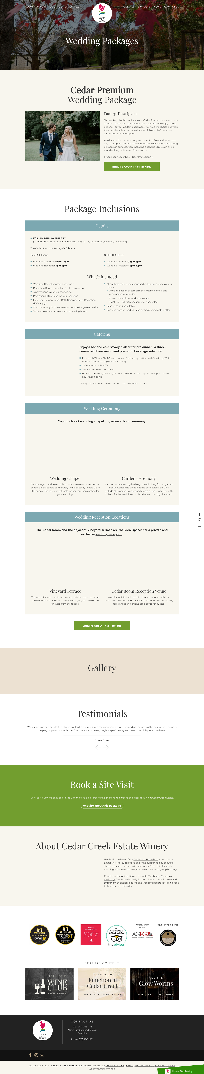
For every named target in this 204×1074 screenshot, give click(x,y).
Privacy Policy (115, 1065)
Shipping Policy (145, 1065)
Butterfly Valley (70, 6)
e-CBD (112, 1069)
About (29, 6)
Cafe (52, 6)
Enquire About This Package (102, 625)
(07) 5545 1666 (86, 1039)
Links (129, 1065)
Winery (41, 6)
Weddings (127, 6)
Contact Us (171, 6)
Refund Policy (165, 1065)
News (157, 6)
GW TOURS (144, 6)
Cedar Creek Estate (102, 13)
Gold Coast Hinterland (146, 859)
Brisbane (109, 882)
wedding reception (109, 534)
